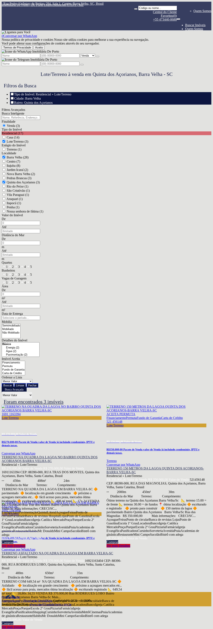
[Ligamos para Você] (16, 32)
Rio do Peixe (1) (17, 186)
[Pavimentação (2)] (20, 355)
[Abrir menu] (178, 18)
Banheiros (8, 270)
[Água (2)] (20, 351)
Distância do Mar (13, 235)
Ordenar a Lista (12, 377)
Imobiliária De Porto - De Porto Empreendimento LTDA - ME (43, 5)
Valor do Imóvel (12, 215)
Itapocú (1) (14, 203)
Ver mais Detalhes (13, 546)
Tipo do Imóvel (12, 129)
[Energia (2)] (20, 348)
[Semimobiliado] (11, 325)
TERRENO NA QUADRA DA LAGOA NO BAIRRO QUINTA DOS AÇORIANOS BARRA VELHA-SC (50, 459)
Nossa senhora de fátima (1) (25, 211)
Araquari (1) (14, 199)
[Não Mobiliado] (11, 333)
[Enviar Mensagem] (82, 64)
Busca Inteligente (13, 113)
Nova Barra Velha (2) (21, 174)
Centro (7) (13, 161)
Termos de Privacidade (17, 47)
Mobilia (7, 322)
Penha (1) (13, 207)
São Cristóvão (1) (18, 190)
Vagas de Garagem (14, 278)
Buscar (7, 385)
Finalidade (8, 121)
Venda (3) (13, 125)
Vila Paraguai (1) (18, 194)
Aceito (39, 47)
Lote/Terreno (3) (17, 141)
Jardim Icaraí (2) (17, 170)
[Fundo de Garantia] (13, 370)
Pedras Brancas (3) (19, 178)
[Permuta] (13, 366)
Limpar (20, 385)
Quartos (7, 262)
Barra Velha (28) (17, 157)
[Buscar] (135, 9)
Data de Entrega (12, 313)
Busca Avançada (14, 389)
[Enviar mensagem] (97, 56)
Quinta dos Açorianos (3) (23, 182)
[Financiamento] (13, 363)
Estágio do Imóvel (14, 145)
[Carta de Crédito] (13, 373)
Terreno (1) (14, 149)
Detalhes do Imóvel (14, 340)
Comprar (7, 542)
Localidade (9, 153)
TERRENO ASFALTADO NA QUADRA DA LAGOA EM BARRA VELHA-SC (57, 553)
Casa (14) (13, 137)
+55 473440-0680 (165, 19)
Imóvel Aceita (11, 359)
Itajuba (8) (13, 165)
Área (5, 286)
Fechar (32, 385)
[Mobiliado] (11, 329)
